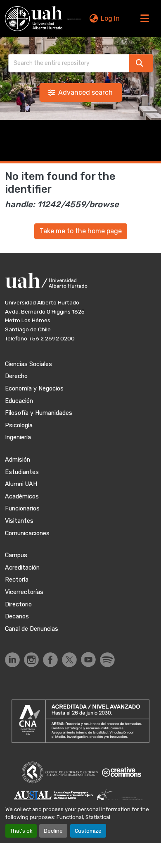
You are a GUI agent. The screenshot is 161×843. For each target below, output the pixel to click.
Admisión (17, 459)
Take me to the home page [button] (81, 231)
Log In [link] (110, 18)
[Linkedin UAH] (12, 659)
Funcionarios (22, 508)
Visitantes (19, 520)
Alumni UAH (21, 484)
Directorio (18, 604)
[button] (33, 18)
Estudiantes (22, 472)
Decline (53, 831)
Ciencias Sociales (28, 364)
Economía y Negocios (34, 388)
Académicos (22, 496)
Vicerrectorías (24, 592)
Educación (19, 401)
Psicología (19, 425)
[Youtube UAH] (88, 659)
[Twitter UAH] (69, 659)
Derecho (16, 376)
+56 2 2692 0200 (51, 338)
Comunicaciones (27, 533)
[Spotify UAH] (107, 659)
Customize (88, 831)
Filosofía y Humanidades (38, 413)
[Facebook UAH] (50, 659)
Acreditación (22, 567)
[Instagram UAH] (31, 659)
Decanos (17, 616)
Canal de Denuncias (31, 628)
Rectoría (16, 579)
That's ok (21, 831)
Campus (16, 555)
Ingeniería (18, 437)
